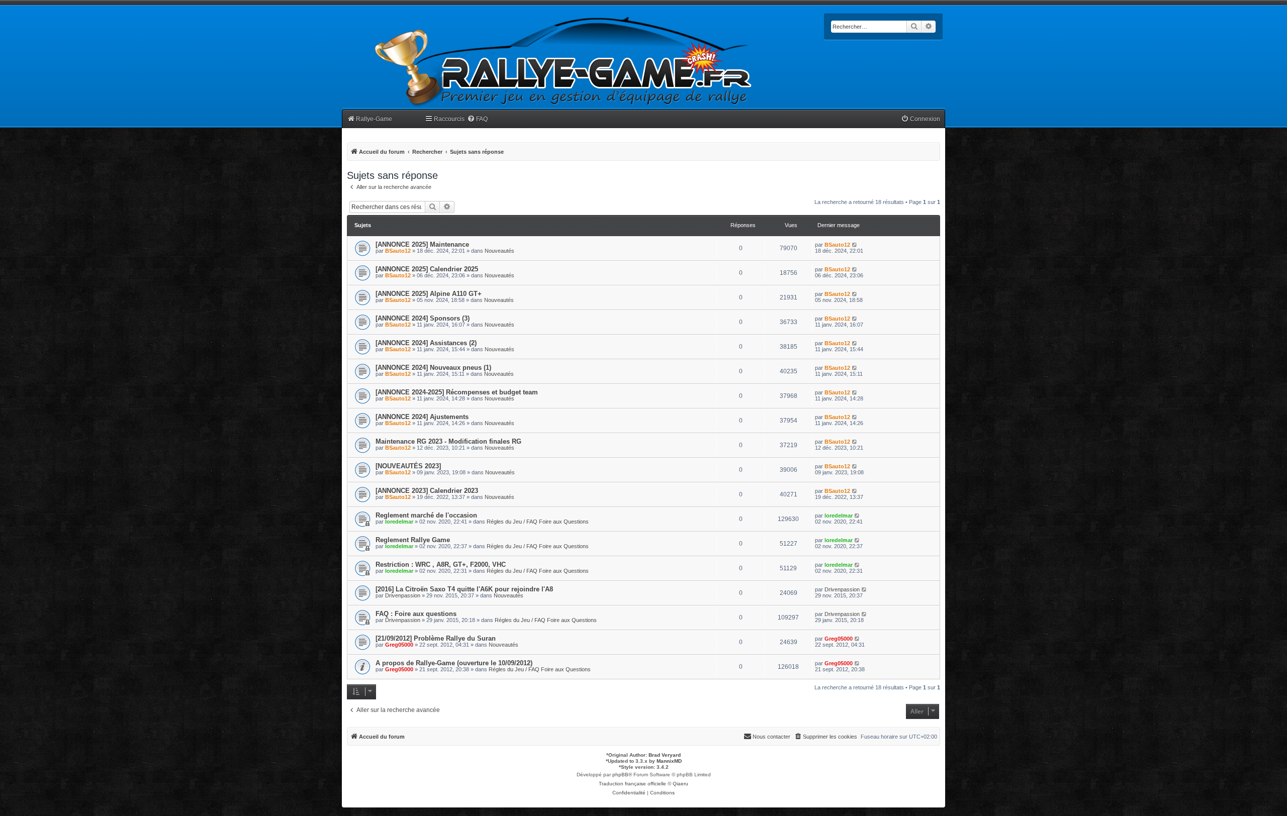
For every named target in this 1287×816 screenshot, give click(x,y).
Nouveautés (499, 251)
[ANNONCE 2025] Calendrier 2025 (427, 269)
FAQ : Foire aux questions (416, 614)
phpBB (620, 774)
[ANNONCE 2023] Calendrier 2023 (427, 490)
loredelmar (399, 522)
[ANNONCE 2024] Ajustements (422, 417)
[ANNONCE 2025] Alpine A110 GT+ (429, 293)
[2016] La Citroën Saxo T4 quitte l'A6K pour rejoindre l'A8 (464, 589)
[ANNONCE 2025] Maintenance (422, 244)
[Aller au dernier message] (855, 245)
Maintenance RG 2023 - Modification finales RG (448, 441)
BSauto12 (398, 251)
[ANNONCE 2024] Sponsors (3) (423, 318)
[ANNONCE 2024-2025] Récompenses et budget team (457, 392)
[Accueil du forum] (563, 62)
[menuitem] (477, 119)
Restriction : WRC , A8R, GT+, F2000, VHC (441, 564)
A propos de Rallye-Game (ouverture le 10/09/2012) (454, 663)
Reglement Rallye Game (413, 540)
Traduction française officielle (632, 783)
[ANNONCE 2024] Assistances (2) (426, 343)
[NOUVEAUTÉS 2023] (408, 466)
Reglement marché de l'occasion (426, 515)
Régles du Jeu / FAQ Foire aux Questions (538, 522)
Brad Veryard (665, 755)
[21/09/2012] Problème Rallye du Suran (436, 638)
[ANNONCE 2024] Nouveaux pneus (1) (433, 367)
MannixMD (669, 761)
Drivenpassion (402, 595)
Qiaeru (680, 783)
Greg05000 (399, 645)
